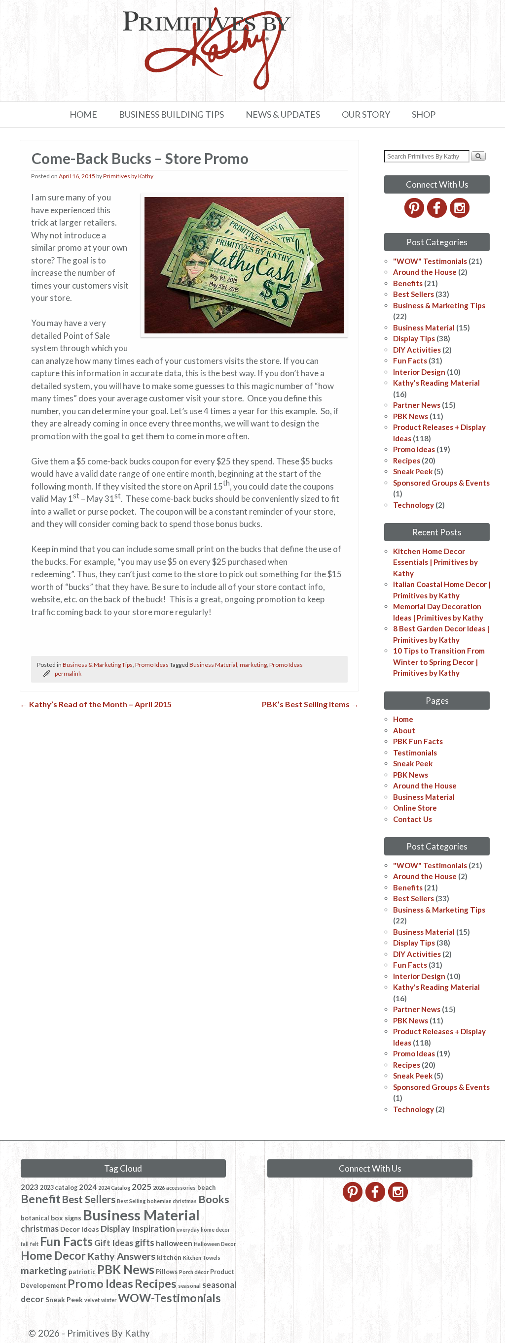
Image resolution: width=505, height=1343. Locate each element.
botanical (35, 1218)
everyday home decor (203, 1229)
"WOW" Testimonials (430, 261)
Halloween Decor (215, 1244)
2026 (159, 1187)
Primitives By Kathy (108, 1333)
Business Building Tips (171, 114)
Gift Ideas (113, 1243)
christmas (40, 1228)
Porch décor (194, 1272)
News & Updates (283, 114)
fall (25, 1244)
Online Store (415, 807)
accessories (181, 1187)
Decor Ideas (79, 1229)
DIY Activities (417, 349)
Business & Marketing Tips (98, 664)
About (404, 730)
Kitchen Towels (201, 1257)
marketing (253, 664)
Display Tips (414, 338)
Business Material (213, 664)
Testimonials (415, 752)
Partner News (416, 404)
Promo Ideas (152, 664)
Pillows (167, 1272)
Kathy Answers (121, 1256)
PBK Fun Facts (418, 741)
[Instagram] (460, 214)
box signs (66, 1217)
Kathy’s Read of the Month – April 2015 (96, 704)
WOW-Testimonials (169, 1298)
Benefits (408, 283)
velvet (92, 1300)
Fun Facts (410, 360)
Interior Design (419, 371)
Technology (413, 504)
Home (83, 114)
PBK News (410, 416)
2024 (88, 1186)
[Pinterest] (415, 214)
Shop (423, 114)
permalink (68, 673)
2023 (29, 1186)
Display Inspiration (138, 1228)
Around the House (425, 271)
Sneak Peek (413, 471)
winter (108, 1300)
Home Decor (53, 1255)
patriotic (82, 1272)
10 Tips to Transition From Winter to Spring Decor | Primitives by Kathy (439, 661)
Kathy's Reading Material (436, 382)
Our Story (366, 114)
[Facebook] (437, 214)
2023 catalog (58, 1187)
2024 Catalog (114, 1187)
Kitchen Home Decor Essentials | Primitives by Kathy (435, 562)
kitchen (169, 1257)
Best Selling (131, 1201)
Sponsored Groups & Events (441, 482)
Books (213, 1199)
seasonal (189, 1285)
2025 (141, 1186)
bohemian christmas (172, 1201)
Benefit (41, 1199)
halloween (174, 1243)
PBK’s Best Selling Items (310, 704)
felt (34, 1244)
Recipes (406, 460)
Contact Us (412, 819)
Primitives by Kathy (128, 176)
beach (206, 1187)
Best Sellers (413, 294)
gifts (144, 1242)
